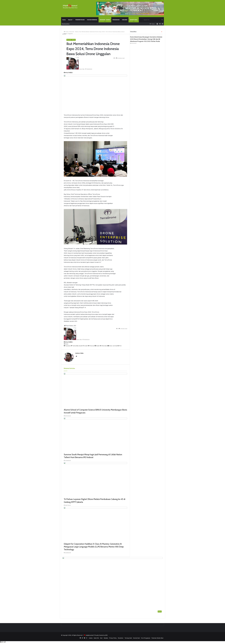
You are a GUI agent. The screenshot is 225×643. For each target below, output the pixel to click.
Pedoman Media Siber (157, 638)
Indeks (91, 638)
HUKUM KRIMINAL (92, 19)
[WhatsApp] (3, 642)
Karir (101, 638)
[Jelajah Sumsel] (70, 6)
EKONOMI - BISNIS (105, 19)
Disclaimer (120, 638)
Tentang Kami (128, 638)
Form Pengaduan (145, 638)
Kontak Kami (136, 638)
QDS (106, 635)
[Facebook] (0, 642)
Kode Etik (96, 638)
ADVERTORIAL (134, 19)
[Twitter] (2, 642)
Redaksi (106, 638)
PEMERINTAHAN (80, 19)
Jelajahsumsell (90, 635)
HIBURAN (124, 19)
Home (64, 19)
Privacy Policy (113, 638)
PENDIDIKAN (116, 19)
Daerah (70, 19)
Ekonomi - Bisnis (71, 39)
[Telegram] (4, 642)
